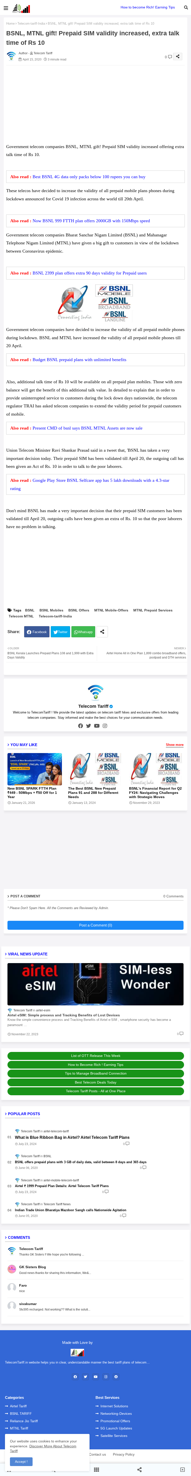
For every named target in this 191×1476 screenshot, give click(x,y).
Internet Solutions (114, 1406)
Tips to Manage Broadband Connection (96, 1073)
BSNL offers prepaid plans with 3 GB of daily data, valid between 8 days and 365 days (80, 1162)
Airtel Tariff (18, 1406)
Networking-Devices (116, 1414)
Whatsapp (85, 632)
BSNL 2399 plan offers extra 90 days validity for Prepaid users (90, 273)
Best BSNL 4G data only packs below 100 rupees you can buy (89, 176)
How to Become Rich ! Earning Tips (95, 1065)
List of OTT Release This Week (95, 1056)
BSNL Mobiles (51, 610)
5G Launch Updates (116, 1428)
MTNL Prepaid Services (153, 610)
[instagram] (105, 725)
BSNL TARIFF (21, 1414)
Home (10, 23)
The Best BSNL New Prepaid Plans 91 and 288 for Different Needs (93, 792)
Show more (175, 745)
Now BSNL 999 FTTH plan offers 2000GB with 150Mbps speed (91, 220)
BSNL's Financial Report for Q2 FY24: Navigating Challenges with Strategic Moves (155, 792)
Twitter (62, 632)
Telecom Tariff (93, 706)
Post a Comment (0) (95, 925)
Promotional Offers (115, 1421)
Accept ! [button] (21, 1462)
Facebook (40, 632)
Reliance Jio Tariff (24, 1421)
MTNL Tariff (19, 1428)
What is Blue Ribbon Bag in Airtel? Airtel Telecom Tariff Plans (72, 1137)
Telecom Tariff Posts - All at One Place (96, 1091)
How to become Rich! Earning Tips (148, 7)
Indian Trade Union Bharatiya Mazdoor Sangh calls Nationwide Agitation (70, 1210)
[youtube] (97, 725)
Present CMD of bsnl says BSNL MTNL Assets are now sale (88, 428)
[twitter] (88, 725)
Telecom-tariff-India (31, 23)
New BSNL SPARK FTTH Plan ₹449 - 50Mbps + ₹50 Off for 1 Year (32, 792)
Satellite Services (113, 1436)
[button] (186, 7)
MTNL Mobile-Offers (111, 610)
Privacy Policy (124, 1454)
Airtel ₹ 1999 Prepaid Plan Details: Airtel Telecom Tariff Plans (62, 1186)
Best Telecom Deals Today (95, 1082)
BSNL (30, 610)
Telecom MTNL (21, 616)
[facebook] (80, 725)
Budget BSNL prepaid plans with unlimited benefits (79, 359)
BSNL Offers (78, 610)
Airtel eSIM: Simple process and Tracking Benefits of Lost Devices (63, 1015)
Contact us (97, 1454)
